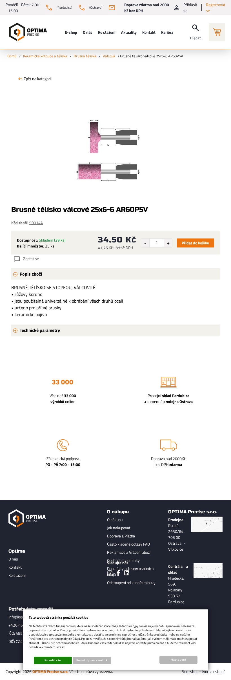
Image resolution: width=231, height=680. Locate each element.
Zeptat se (31, 259)
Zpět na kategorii (38, 79)
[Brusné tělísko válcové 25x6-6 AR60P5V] (115, 131)
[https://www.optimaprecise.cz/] (27, 32)
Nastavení (178, 659)
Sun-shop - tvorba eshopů (203, 671)
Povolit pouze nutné (91, 660)
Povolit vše (53, 660)
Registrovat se (215, 7)
